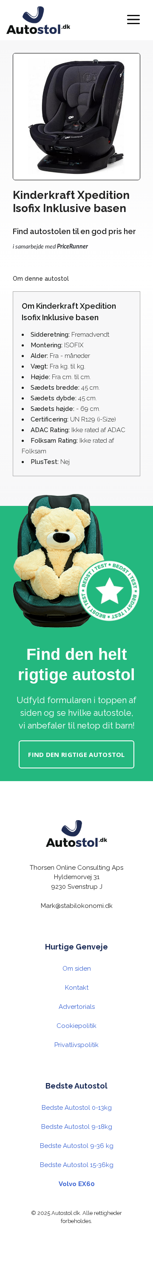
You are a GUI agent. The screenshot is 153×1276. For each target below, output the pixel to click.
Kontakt (76, 987)
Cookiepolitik (76, 1026)
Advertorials (77, 1007)
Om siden (76, 968)
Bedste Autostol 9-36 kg (76, 1146)
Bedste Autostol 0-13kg (77, 1107)
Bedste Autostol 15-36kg (76, 1165)
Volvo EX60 (77, 1184)
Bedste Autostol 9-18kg (76, 1127)
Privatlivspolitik (76, 1045)
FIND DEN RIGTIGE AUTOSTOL (76, 754)
